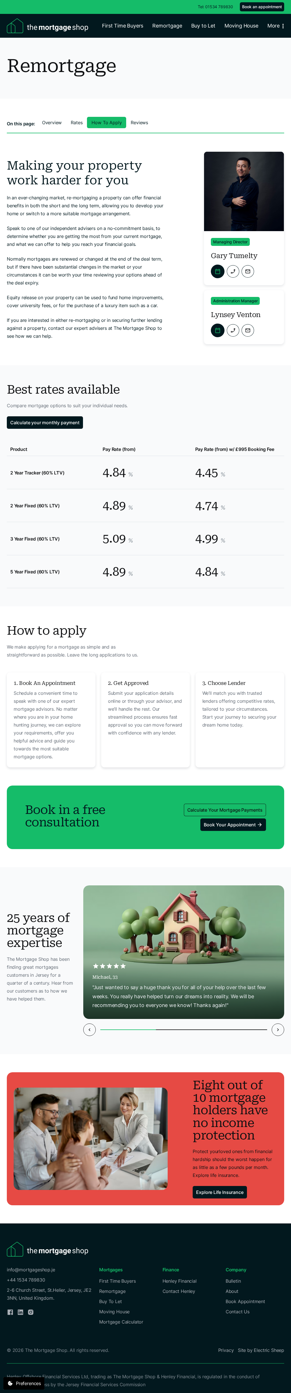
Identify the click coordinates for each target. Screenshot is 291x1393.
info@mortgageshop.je (31, 1269)
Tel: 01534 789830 (215, 6)
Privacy (226, 1350)
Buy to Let (203, 26)
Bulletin (233, 1281)
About (232, 1291)
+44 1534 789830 (26, 1280)
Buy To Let (110, 1301)
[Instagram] (30, 1312)
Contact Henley (179, 1291)
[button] (277, 26)
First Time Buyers (122, 26)
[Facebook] (10, 1312)
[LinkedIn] (20, 1312)
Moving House (241, 26)
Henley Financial (180, 1281)
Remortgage (167, 26)
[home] (47, 25)
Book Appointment (245, 1301)
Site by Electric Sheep (261, 1350)
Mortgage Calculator (121, 1322)
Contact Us (238, 1311)
